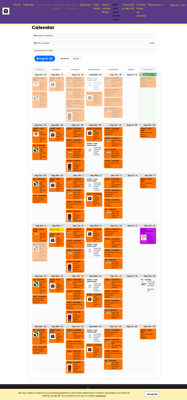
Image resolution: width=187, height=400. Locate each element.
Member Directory (71, 6)
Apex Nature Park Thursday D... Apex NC (111, 93)
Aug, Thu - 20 (115, 74)
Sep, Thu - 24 (115, 326)
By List (76, 58)
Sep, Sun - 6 (41, 226)
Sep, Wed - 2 (95, 175)
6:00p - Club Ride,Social (92, 79)
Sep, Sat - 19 (149, 276)
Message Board (58, 6)
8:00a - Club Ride (38, 79)
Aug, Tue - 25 (77, 125)
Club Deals (96, 6)
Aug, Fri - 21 (132, 74)
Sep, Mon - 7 (57, 226)
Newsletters (43, 4)
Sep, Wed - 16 (95, 276)
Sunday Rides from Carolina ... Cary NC (39, 200)
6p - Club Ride (111, 109)
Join (182, 5)
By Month (65, 58)
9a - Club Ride (39, 93)
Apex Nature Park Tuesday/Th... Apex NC (78, 83)
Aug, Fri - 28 (132, 125)
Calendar (28, 4)
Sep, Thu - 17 (115, 276)
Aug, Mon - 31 (57, 175)
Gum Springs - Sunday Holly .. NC (43, 137)
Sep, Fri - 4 (132, 175)
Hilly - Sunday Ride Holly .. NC (43, 85)
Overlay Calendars (44, 35)
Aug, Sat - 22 (149, 74)
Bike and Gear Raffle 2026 (116, 12)
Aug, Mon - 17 (57, 74)
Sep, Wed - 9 (95, 226)
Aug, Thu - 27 (115, 125)
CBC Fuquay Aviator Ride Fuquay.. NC (97, 100)
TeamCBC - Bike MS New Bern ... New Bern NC (151, 286)
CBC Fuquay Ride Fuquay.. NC (60, 85)
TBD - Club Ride (39, 196)
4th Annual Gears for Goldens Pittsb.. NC (151, 238)
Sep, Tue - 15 (77, 276)
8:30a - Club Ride (38, 230)
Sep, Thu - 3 (116, 175)
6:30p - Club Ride (74, 111)
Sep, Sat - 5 (150, 175)
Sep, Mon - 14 (57, 276)
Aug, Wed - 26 (95, 125)
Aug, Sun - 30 (40, 175)
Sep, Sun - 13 (40, 276)
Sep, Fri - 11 (132, 226)
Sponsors (85, 4)
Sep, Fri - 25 (132, 326)
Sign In (174, 5)
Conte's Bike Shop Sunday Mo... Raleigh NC (43, 101)
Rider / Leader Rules (106, 8)
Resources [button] (155, 4)
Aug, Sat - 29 (149, 125)
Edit (152, 43)
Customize (100, 395)
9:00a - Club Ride (74, 78)
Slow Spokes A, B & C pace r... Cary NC (74, 105)
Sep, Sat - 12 (149, 226)
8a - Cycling (146, 280)
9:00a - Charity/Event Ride (147, 231)
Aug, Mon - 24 (57, 125)
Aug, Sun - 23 (40, 125)
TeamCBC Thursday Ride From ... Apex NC (116, 113)
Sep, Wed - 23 (95, 326)
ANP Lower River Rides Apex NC (147, 84)
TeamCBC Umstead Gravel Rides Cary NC (97, 85)
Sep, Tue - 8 (78, 226)
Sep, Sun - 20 (40, 326)
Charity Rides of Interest (141, 10)
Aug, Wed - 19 (95, 74)
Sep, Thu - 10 (115, 226)
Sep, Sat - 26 (149, 326)
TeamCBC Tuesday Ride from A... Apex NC (78, 94)
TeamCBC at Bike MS (128, 6)
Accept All (152, 394)
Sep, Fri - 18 (132, 276)
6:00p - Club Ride (55, 79)
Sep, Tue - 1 (78, 175)
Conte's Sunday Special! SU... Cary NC (43, 237)
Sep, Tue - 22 (77, 326)
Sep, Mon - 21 (57, 326)
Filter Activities (42, 43)
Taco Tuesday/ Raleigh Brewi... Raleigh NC (77, 116)
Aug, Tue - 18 (77, 74)
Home (17, 4)
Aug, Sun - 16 (40, 74)
